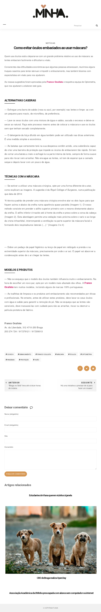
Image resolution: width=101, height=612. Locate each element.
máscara (60, 354)
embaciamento (25, 354)
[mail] (93, 368)
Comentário (8, 447)
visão (37, 360)
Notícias (50, 43)
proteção (25, 360)
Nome (11, 414)
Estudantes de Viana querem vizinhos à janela (50, 495)
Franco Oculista (55, 81)
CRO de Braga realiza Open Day (51, 578)
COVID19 (10, 354)
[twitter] (86, 368)
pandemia (10, 360)
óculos (73, 354)
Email (11, 425)
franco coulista (44, 354)
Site (5, 436)
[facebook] (80, 368)
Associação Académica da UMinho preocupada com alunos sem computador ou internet (51, 593)
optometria (87, 354)
